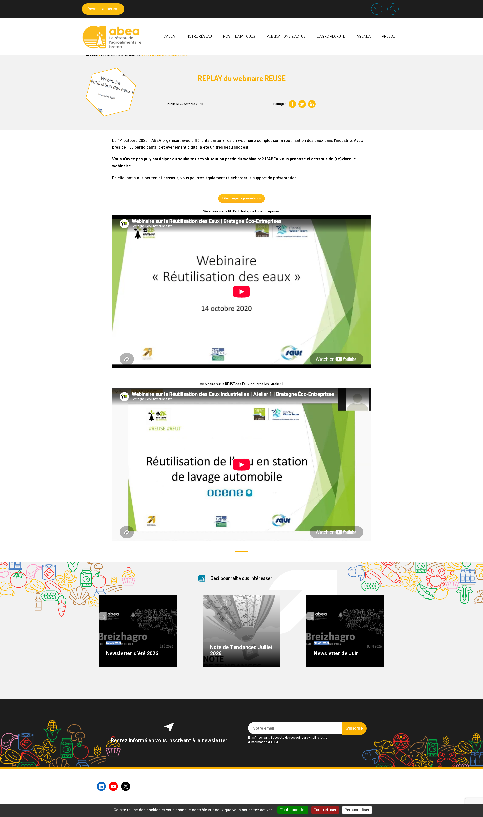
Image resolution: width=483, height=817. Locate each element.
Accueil (92, 55)
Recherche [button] (393, 9)
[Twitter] (302, 104)
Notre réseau (199, 36)
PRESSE (388, 36)
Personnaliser (357, 810)
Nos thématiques (239, 36)
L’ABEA (169, 36)
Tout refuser (325, 810)
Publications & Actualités (120, 55)
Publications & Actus (286, 36)
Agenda (364, 36)
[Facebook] (292, 104)
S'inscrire (354, 728)
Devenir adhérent (103, 9)
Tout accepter (293, 810)
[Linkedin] (312, 104)
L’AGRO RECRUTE (331, 36)
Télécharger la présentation (241, 198)
